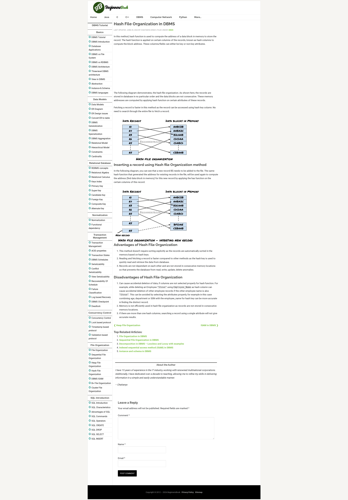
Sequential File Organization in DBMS (139, 340)
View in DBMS (98, 79)
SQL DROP (96, 430)
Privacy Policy (188, 492)
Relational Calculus (100, 177)
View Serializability (100, 276)
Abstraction (96, 83)
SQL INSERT (97, 439)
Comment (124, 415)
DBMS (171, 30)
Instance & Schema (100, 88)
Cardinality (96, 156)
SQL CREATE (97, 425)
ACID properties (98, 250)
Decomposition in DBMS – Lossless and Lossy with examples (151, 343)
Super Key (96, 190)
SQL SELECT (97, 434)
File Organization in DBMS (133, 336)
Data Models (97, 104)
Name (121, 444)
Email (121, 458)
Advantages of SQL (100, 412)
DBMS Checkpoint (100, 301)
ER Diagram (97, 109)
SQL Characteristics (100, 407)
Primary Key (97, 186)
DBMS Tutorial (98, 37)
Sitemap (198, 492)
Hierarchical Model (100, 147)
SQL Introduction (99, 403)
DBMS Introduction (100, 41)
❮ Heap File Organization (127, 325)
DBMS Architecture (100, 66)
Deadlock (95, 306)
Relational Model (99, 143)
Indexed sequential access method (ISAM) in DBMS (146, 347)
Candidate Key (98, 195)
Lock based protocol (101, 322)
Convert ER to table (100, 118)
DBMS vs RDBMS (99, 62)
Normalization (98, 220)
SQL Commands (99, 416)
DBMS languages (99, 92)
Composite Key (98, 204)
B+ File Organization (101, 383)
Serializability (97, 264)
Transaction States (100, 255)
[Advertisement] (166, 68)
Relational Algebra (100, 172)
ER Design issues (99, 113)
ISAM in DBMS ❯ (209, 325)
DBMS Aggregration (101, 138)
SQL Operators (98, 421)
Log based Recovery (101, 297)
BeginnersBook (174, 7)
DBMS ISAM (97, 378)
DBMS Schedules (99, 259)
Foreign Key (97, 199)
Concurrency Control (101, 318)
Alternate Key (97, 208)
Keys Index (96, 181)
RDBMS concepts (99, 168)
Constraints (96, 152)
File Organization (99, 350)
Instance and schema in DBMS (135, 351)
